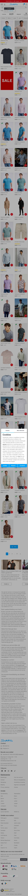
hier (19, 456)
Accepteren (22, 465)
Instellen (5, 465)
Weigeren (13, 465)
